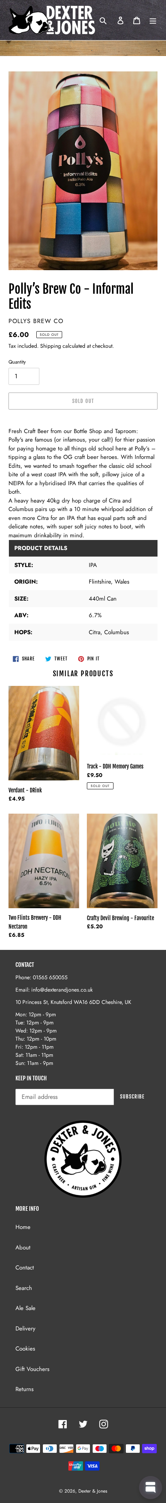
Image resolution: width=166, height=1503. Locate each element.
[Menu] (153, 20)
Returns (24, 1389)
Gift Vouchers (32, 1369)
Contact (24, 1267)
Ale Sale (25, 1308)
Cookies (25, 1348)
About (22, 1247)
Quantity (17, 362)
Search (23, 1288)
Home (22, 1227)
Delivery (25, 1328)
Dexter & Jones (92, 1491)
